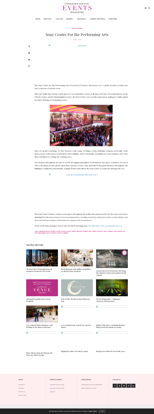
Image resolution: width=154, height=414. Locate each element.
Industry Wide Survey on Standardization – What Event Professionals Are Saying (111, 326)
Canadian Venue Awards (57, 388)
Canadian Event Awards (57, 384)
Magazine (81, 19)
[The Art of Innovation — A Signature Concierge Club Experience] (112, 287)
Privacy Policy (22, 395)
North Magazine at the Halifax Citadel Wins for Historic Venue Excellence (76, 270)
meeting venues (82, 231)
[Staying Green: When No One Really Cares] (112, 340)
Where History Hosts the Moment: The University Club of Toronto (39, 354)
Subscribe (112, 19)
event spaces (61, 231)
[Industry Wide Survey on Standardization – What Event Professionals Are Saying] (112, 313)
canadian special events (47, 231)
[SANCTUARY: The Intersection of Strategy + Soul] (77, 287)
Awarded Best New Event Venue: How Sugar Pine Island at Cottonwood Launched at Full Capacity (111, 273)
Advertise (21, 388)
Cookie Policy (92, 411)
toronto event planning (59, 233)
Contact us (21, 384)
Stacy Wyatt (78, 39)
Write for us (21, 391)
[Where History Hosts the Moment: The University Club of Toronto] (42, 341)
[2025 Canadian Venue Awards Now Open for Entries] (77, 313)
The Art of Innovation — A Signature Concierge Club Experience (108, 300)
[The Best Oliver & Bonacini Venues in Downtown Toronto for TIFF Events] (42, 257)
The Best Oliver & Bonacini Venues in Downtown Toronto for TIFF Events (39, 270)
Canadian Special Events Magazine (91, 384)
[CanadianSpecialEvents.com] (77, 8)
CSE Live (59, 19)
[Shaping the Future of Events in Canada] (77, 340)
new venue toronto (96, 231)
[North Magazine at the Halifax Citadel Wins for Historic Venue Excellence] (77, 257)
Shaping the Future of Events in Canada (74, 351)
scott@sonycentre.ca (113, 226)
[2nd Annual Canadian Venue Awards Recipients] (42, 287)
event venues (71, 231)
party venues (108, 231)
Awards (69, 19)
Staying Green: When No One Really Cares (110, 351)
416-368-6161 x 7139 (96, 226)
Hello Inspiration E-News (88, 388)
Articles (47, 19)
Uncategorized (77, 28)
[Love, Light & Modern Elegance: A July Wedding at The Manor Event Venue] (42, 313)
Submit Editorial (97, 19)
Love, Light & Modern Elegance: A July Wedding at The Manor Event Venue (39, 326)
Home (38, 19)
